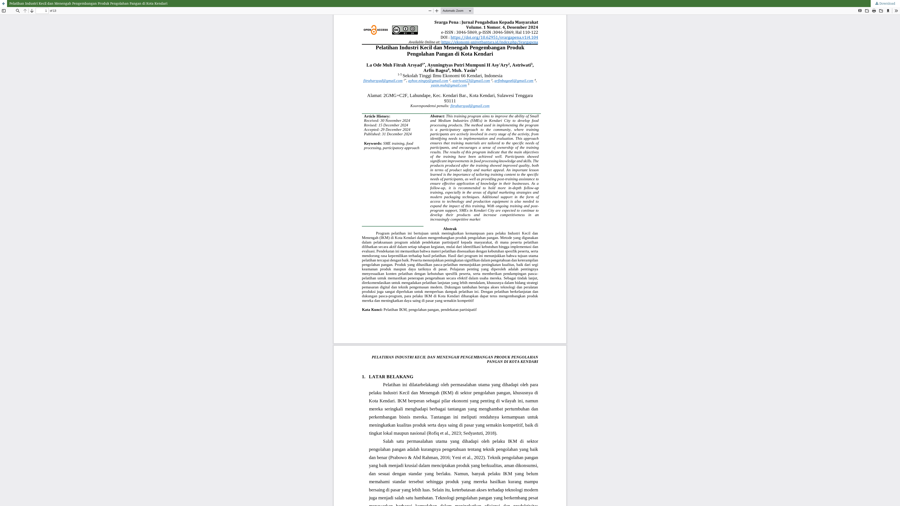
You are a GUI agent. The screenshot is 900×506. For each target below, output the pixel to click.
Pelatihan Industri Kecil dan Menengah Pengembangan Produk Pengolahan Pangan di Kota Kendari (88, 3)
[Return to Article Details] (3, 3)
